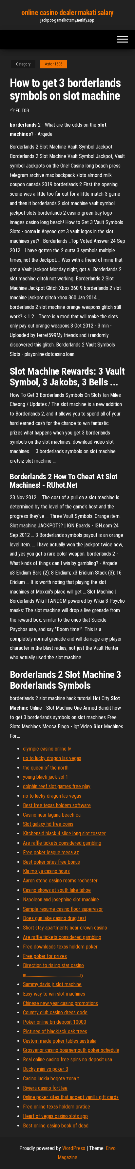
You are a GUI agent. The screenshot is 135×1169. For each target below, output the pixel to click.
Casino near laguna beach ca (52, 815)
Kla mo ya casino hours (46, 871)
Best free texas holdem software (57, 805)
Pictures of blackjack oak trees (55, 1031)
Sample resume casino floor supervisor (63, 909)
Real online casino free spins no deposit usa (67, 1059)
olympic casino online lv (47, 749)
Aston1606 (53, 64)
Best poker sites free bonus (51, 862)
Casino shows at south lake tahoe (57, 890)
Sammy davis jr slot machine (52, 984)
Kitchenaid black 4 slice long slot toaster (64, 833)
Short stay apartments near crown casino (65, 928)
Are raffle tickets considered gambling (62, 843)
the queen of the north (45, 768)
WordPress (73, 1148)
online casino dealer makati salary (67, 13)
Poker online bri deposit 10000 (54, 1022)
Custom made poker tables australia (59, 1041)
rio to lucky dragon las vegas (52, 758)
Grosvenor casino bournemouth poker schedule (71, 1050)
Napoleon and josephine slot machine (61, 899)
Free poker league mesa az (51, 852)
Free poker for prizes (45, 956)
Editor (22, 110)
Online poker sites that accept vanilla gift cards (71, 1097)
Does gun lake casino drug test (54, 918)
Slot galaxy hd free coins (48, 824)
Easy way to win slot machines (54, 994)
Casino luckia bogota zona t (51, 1078)
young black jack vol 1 (45, 777)
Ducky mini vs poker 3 (45, 1069)
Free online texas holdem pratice (56, 1107)
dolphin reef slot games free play (56, 786)
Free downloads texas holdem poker (60, 947)
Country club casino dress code (55, 1012)
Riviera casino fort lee (45, 1088)
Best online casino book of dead (55, 1126)
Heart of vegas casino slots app (55, 1116)
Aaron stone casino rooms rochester (60, 880)
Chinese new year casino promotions (60, 1003)
